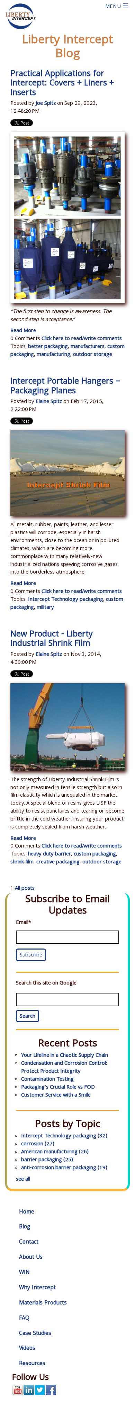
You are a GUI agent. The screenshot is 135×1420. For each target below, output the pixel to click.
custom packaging (95, 854)
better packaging (48, 346)
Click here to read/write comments (82, 339)
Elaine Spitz (49, 401)
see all (23, 1179)
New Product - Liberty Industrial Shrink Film (51, 639)
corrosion (37, 1144)
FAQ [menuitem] (24, 1318)
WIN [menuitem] (24, 1272)
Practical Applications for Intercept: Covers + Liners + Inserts (62, 83)
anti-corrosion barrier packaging (64, 1168)
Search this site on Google (46, 984)
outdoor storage (92, 354)
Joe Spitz (46, 103)
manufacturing (53, 354)
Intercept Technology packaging (65, 599)
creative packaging (58, 862)
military (45, 607)
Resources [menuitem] (32, 1363)
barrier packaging (47, 1160)
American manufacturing (55, 1152)
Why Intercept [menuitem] (37, 1288)
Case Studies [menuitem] (35, 1333)
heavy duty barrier (49, 854)
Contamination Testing (47, 1079)
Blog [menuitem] (24, 1227)
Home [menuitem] (26, 1212)
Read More (23, 331)
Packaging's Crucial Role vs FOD (58, 1087)
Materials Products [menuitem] (43, 1303)
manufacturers (88, 346)
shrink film (22, 862)
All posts (25, 888)
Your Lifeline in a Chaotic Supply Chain (64, 1055)
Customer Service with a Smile (56, 1095)
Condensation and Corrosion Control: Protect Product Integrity (64, 1067)
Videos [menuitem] (27, 1348)
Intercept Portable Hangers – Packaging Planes (65, 386)
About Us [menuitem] (31, 1257)
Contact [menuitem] (28, 1242)
